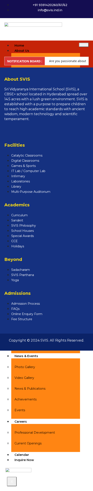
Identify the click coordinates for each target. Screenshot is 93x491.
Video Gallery (24, 378)
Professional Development (34, 433)
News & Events (26, 356)
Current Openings (28, 443)
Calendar (21, 455)
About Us (21, 51)
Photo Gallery (24, 367)
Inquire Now (24, 460)
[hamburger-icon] (84, 45)
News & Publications (29, 389)
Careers (20, 422)
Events (19, 410)
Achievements (25, 399)
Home (19, 45)
